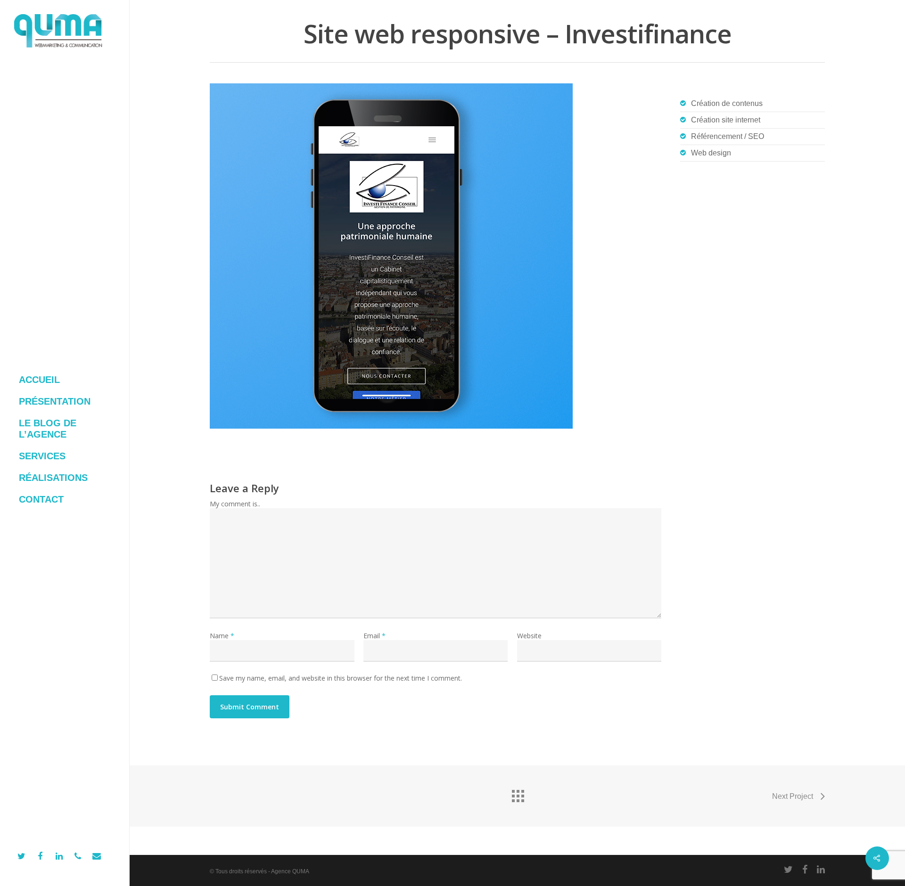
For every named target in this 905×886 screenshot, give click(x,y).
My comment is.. (235, 503)
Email (374, 635)
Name (222, 635)
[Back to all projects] (517, 793)
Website (529, 635)
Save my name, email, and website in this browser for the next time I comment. (340, 678)
